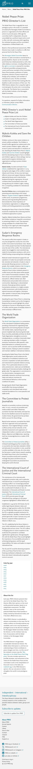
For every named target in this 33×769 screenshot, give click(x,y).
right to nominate (9, 66)
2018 (5, 582)
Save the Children (14, 153)
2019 (5, 580)
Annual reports (6, 724)
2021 (5, 576)
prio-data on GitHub (11, 756)
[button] (29, 3)
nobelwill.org (7, 667)
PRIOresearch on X (11, 747)
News (9, 9)
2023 (5, 572)
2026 (5, 565)
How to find (5, 730)
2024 (5, 569)
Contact (4, 732)
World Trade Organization (12, 321)
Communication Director (9, 104)
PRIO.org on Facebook (12, 744)
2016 (5, 586)
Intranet (4, 735)
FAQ (3, 737)
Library (4, 728)
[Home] (7, 3)
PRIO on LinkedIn (10, 753)
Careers (4, 726)
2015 (5, 588)
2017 (5, 584)
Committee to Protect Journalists (14, 442)
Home (4, 9)
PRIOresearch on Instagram (13, 750)
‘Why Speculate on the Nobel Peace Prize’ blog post (16, 654)
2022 (5, 574)
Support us (5, 739)
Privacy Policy (6, 761)
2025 (5, 567)
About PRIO (5, 722)
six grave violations (13, 195)
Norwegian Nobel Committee (13, 55)
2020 (5, 578)
